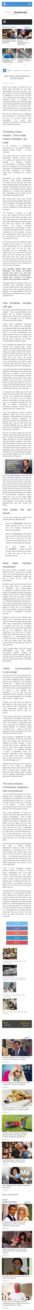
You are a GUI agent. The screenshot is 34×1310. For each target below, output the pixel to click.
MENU (29, 4)
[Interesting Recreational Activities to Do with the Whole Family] (15, 953)
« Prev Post (7, 1025)
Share (17, 928)
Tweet (18, 923)
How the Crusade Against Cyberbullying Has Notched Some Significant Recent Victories (14, 979)
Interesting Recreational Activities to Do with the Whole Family (15, 962)
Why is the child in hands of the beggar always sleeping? (15, 1012)
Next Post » (26, 1025)
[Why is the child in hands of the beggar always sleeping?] (15, 1004)
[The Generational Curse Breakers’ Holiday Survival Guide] (15, 987)
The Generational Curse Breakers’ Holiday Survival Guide (14, 995)
